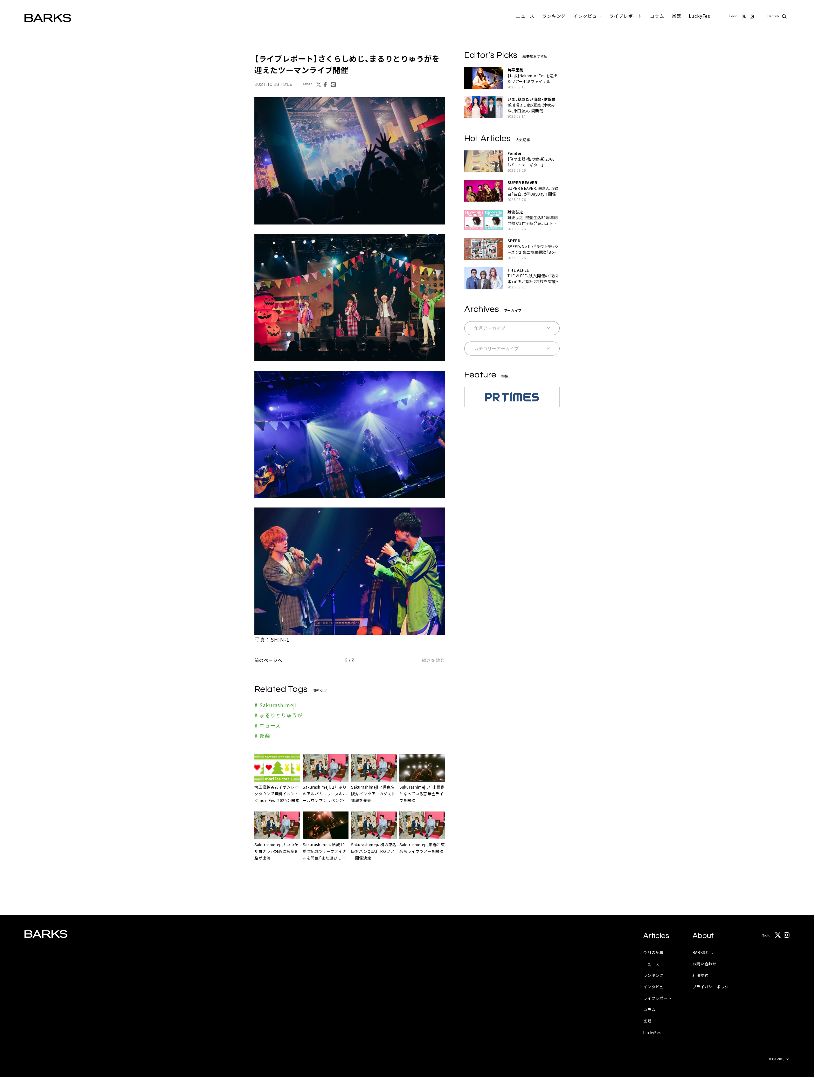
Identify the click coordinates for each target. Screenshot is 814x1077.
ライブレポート (625, 16)
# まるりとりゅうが (278, 715)
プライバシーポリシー (713, 986)
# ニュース (267, 725)
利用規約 (701, 975)
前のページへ (268, 660)
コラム (657, 16)
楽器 (676, 16)
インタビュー (587, 16)
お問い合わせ (705, 963)
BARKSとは (703, 952)
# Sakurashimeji (275, 705)
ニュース (525, 16)
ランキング (554, 16)
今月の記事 (653, 952)
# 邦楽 (262, 735)
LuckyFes (699, 16)
